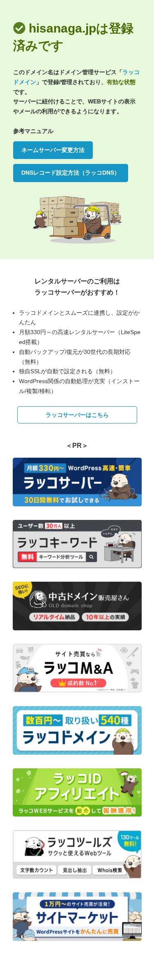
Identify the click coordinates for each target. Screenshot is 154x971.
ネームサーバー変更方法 (53, 150)
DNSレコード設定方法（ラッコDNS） (70, 172)
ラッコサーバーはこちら (77, 415)
